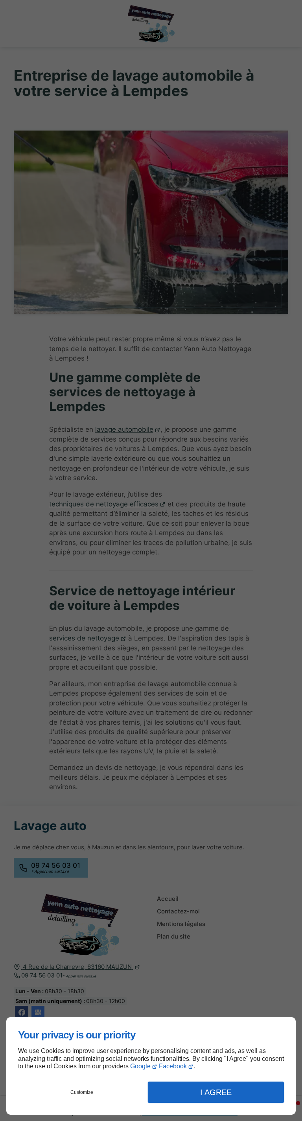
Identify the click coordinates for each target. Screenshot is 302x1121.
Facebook (173, 1066)
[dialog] (151, 1066)
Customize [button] (81, 1092)
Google (140, 1066)
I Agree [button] (216, 1092)
